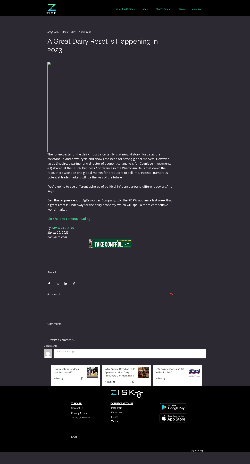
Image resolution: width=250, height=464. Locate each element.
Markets (52, 272)
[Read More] (173, 418)
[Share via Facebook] (49, 283)
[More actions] (171, 32)
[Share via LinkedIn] (65, 283)
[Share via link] (74, 283)
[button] (146, 9)
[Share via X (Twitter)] (57, 283)
